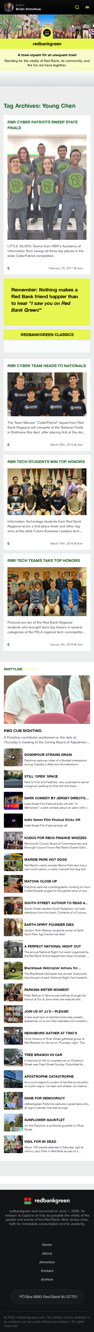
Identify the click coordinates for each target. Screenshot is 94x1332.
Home (47, 1245)
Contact (47, 1271)
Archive (47, 1279)
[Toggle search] (77, 7)
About (47, 1253)
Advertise (47, 1262)
